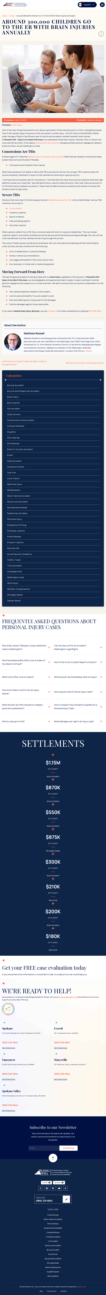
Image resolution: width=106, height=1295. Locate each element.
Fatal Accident (14, 461)
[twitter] (40, 1188)
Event (10, 455)
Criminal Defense (15, 426)
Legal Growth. (81, 1287)
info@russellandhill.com (67, 997)
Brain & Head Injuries (53, 1267)
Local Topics (13, 478)
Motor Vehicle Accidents (53, 1219)
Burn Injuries (13, 403)
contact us (52, 311)
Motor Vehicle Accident (18, 496)
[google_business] (53, 1188)
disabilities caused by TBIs (60, 200)
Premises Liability (16, 531)
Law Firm (11, 472)
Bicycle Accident (15, 385)
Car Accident (13, 408)
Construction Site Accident (20, 420)
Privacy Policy (51, 1291)
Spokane (58, 1183)
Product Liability (15, 542)
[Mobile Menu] (102, 4)
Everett (45, 1183)
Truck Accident (14, 565)
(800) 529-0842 (10, 1042)
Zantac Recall (14, 600)
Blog (12, 15)
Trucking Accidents (53, 1237)
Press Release (14, 536)
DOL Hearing (13, 437)
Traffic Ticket (14, 560)
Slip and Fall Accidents (53, 1259)
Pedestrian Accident (17, 513)
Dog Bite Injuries (53, 1272)
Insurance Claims (15, 467)
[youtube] (59, 1188)
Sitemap (63, 1291)
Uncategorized (14, 571)
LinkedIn (88, 351)
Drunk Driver (53, 1254)
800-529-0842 (95, 311)
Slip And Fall (13, 548)
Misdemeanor (13, 490)
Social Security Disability (19, 554)
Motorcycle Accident (17, 501)
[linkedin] (47, 1188)
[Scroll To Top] (53, 1162)
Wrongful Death (15, 595)
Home (4, 15)
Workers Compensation (18, 589)
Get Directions (8, 1048)
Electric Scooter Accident (20, 449)
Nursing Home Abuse (17, 507)
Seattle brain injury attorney (47, 143)
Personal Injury (14, 519)
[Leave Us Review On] (101, 33)
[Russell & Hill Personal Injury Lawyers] (53, 1172)
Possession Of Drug (16, 525)
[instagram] (65, 1188)
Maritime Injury (14, 484)
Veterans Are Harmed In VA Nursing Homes (84, 363)
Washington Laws (15, 577)
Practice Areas (53, 1215)
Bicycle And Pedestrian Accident (23, 391)
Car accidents (15, 208)
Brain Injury (17, 125)
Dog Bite (11, 432)
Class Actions (13, 414)
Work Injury (12, 583)
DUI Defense (13, 443)
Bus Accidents (53, 1276)
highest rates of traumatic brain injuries (45, 156)
